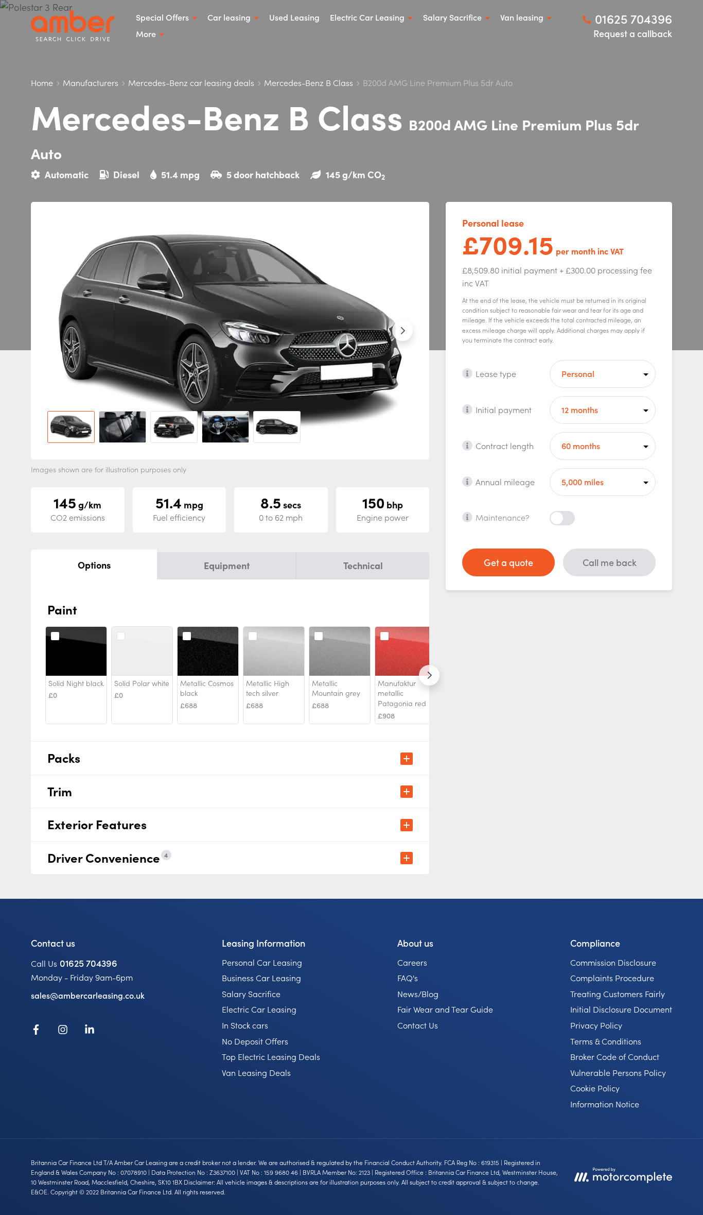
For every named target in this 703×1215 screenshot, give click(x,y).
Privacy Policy (596, 1025)
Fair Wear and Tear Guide (445, 1009)
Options (94, 564)
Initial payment (504, 409)
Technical (363, 565)
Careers (412, 962)
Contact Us (417, 1025)
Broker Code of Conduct (614, 1056)
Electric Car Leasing (259, 1009)
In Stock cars (245, 1025)
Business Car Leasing (261, 977)
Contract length (505, 445)
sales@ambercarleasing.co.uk (88, 995)
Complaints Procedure (612, 977)
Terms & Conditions (605, 1041)
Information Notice (604, 1103)
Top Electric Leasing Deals (271, 1056)
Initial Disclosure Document (621, 1009)
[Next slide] (402, 330)
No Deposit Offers (255, 1041)
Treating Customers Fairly (617, 993)
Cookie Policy (595, 1087)
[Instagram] (62, 1031)
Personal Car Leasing (262, 962)
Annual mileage (505, 481)
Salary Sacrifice (251, 993)
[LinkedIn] (89, 1031)
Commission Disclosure (613, 962)
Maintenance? (503, 516)
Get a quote (508, 561)
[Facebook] (36, 1031)
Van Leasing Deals (256, 1072)
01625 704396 (88, 962)
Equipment (227, 565)
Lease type (496, 373)
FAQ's (407, 977)
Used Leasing (294, 17)
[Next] (429, 675)
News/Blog (417, 993)
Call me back (610, 561)
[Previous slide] (57, 330)
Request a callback (632, 33)
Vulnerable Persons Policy (618, 1072)
